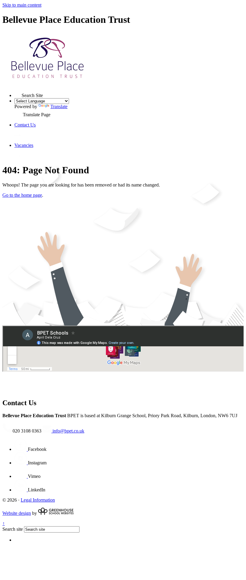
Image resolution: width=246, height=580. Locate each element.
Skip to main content (21, 5)
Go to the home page (22, 195)
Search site (12, 529)
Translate (59, 106)
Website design (16, 513)
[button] (18, 93)
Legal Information (38, 500)
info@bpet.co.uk (67, 430)
